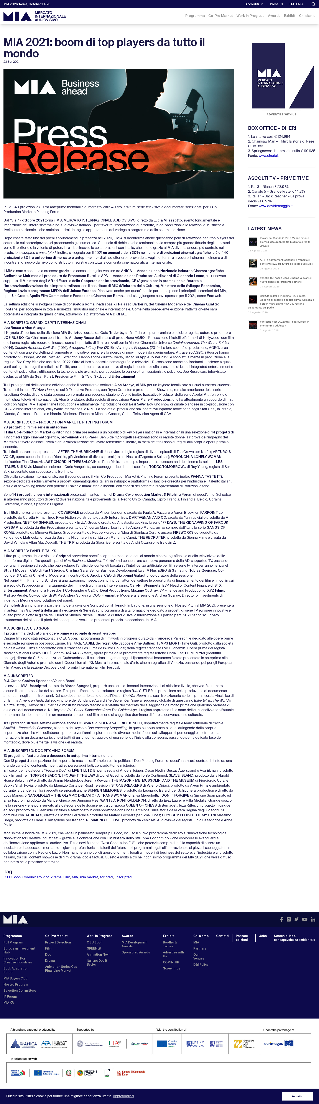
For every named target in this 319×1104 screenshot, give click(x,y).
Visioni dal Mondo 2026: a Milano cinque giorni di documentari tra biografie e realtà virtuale (285, 242)
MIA (75, 877)
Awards (274, 15)
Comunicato (32, 877)
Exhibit (290, 15)
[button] (313, 4)
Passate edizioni (242, 938)
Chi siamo (307, 15)
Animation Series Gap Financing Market (61, 969)
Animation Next (98, 954)
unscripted (123, 877)
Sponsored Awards (136, 952)
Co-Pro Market (220, 15)
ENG (299, 4)
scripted (106, 877)
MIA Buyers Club (15, 978)
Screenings (171, 968)
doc (46, 877)
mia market (89, 877)
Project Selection (58, 942)
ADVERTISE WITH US (282, 114)
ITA (291, 4)
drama (56, 877)
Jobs (263, 936)
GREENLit (94, 948)
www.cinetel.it (270, 156)
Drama (50, 961)
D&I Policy (200, 964)
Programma (195, 15)
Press (274, 4)
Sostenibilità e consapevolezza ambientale (294, 938)
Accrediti (252, 4)
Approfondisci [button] (123, 1096)
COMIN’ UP (171, 962)
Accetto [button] (297, 1096)
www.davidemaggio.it (276, 206)
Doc (48, 954)
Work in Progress (251, 15)
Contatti (222, 936)
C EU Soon (12, 877)
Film (66, 877)
